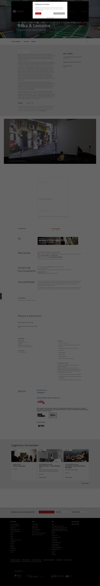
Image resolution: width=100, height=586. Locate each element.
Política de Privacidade (50, 17)
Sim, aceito (38, 13)
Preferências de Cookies (59, 13)
